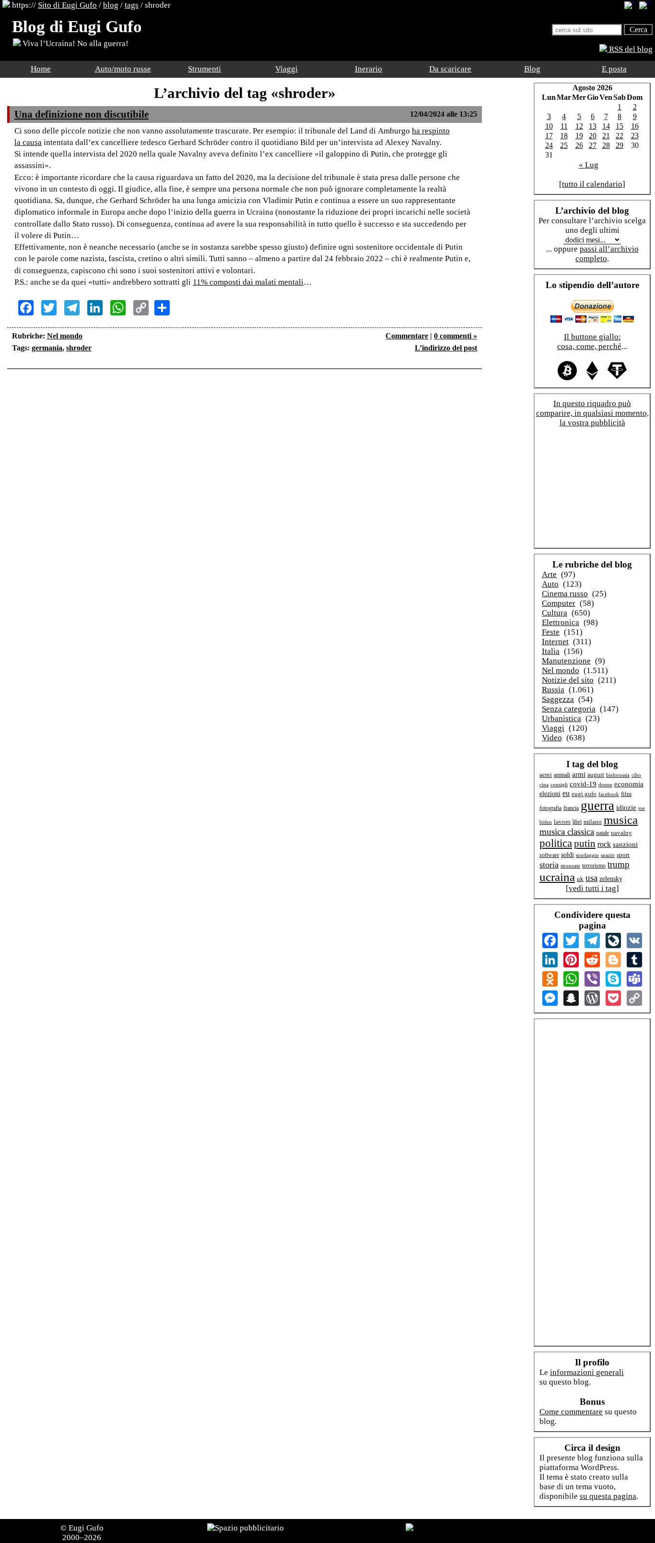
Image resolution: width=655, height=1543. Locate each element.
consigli (559, 784)
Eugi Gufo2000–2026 (83, 1532)
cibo (636, 775)
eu (566, 793)
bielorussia (618, 775)
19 (579, 136)
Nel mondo (64, 336)
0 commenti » (455, 336)
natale (602, 833)
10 (549, 126)
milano (593, 821)
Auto (550, 584)
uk (580, 878)
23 (635, 136)
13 (593, 126)
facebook (608, 794)
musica (621, 819)
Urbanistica (561, 718)
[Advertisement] (244, 405)
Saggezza (558, 699)
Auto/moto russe (123, 68)
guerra (597, 805)
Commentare (407, 336)
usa (591, 878)
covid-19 (583, 784)
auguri (595, 775)
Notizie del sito (568, 680)
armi (578, 774)
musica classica (566, 832)
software (549, 855)
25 (564, 145)
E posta (614, 68)
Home (41, 68)
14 (606, 126)
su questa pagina (608, 1496)
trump (619, 864)
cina (544, 784)
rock (604, 844)
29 (619, 145)
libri (577, 822)
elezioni (550, 793)
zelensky (610, 878)
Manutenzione (566, 660)
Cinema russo (565, 593)
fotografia (550, 808)
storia (549, 864)
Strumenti (204, 68)
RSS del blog (630, 49)
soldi (567, 854)
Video (552, 737)
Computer (558, 603)
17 (549, 136)
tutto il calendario (592, 184)
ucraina (557, 876)
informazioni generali (587, 1372)
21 (606, 136)
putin (585, 843)
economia (628, 784)
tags (132, 5)
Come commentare (571, 1411)
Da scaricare (450, 68)
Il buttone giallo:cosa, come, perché (589, 341)
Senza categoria (569, 708)
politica (555, 843)
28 (606, 145)
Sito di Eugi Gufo (67, 5)
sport (623, 855)
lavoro (562, 822)
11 (564, 126)
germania (47, 348)
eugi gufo (584, 794)
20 (593, 136)
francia (571, 808)
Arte (549, 574)
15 (619, 126)
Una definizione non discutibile (81, 114)
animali (562, 775)
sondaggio (587, 855)
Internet (555, 641)
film (626, 793)
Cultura (554, 612)
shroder (79, 348)
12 (579, 126)
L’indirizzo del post (446, 348)
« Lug (588, 164)
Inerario (368, 68)
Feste (551, 632)
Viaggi (286, 68)
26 (579, 145)
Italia (551, 651)
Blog (532, 68)
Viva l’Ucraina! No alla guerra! (75, 43)
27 (593, 145)
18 (564, 136)
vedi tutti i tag (592, 888)
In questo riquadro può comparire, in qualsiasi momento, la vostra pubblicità (592, 413)
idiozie (626, 807)
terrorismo (594, 866)
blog (110, 5)
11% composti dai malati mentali (248, 282)
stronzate (570, 865)
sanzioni (625, 844)
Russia (553, 689)
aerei (545, 774)
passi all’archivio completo (607, 253)
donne (605, 784)
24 (549, 145)
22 (619, 136)
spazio (608, 855)
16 (635, 126)
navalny (621, 833)
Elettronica (560, 622)
